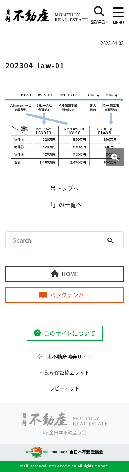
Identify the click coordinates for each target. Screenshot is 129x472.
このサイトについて (69, 333)
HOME (70, 273)
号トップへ (64, 188)
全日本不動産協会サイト (64, 356)
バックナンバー (70, 294)
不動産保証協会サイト (64, 372)
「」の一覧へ (64, 204)
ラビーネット (64, 388)
